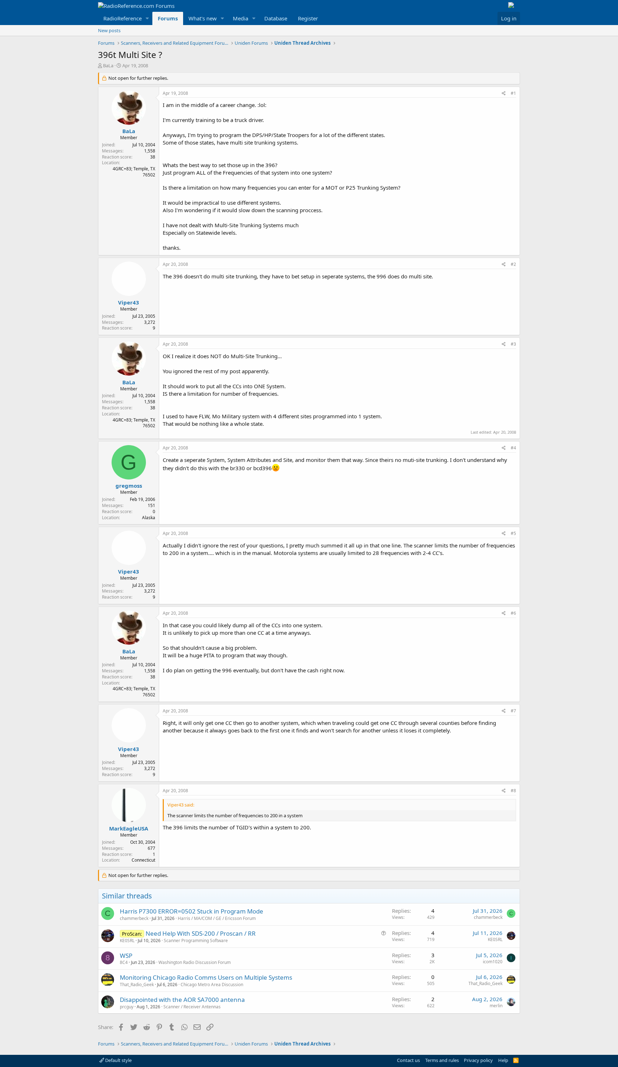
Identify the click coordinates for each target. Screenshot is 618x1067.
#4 (513, 448)
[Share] (503, 93)
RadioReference (122, 18)
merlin (496, 1006)
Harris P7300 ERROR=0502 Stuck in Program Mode (191, 911)
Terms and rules (442, 1060)
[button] (147, 18)
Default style (118, 1060)
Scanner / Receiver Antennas (192, 1007)
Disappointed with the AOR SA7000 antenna (182, 999)
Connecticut (143, 860)
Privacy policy (478, 1060)
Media (240, 18)
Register (308, 18)
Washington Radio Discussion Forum (194, 962)
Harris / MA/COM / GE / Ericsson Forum (217, 918)
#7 (513, 711)
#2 (513, 264)
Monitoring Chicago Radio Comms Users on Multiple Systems (206, 977)
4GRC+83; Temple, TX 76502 (134, 172)
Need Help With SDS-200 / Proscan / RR (201, 933)
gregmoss (129, 485)
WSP (126, 955)
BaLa (108, 65)
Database (275, 18)
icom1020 (492, 962)
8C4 (124, 962)
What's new (202, 18)
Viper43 (128, 302)
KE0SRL (127, 940)
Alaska (148, 518)
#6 (513, 613)
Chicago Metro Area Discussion (212, 984)
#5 (513, 533)
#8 (513, 791)
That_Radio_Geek (137, 984)
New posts (109, 30)
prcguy (126, 1007)
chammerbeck (134, 918)
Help (503, 1060)
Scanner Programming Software (196, 940)
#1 (513, 93)
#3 (513, 344)
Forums (168, 18)
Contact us (408, 1060)
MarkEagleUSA (128, 828)
